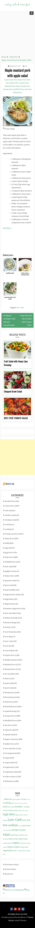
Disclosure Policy (12, 865)
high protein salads (12, 595)
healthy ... (19, 806)
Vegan (7, 758)
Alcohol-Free (10, 501)
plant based (26, 826)
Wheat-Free (17, 92)
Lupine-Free (24, 83)
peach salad (9, 688)
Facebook (11, 909)
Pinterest (19, 909)
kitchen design (11, 623)
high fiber (9, 814)
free (9, 807)
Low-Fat (8, 646)
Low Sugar (9, 637)
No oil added (10, 674)
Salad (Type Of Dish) (17, 835)
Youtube (15, 909)
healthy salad (13, 810)
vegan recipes (13, 847)
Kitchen (5, 820)
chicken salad (10, 515)
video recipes (10, 777)
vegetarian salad (11, 772)
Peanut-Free (25, 86)
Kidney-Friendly (11, 618)
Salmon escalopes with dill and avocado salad (9, 320)
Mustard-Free (10, 669)
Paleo (18, 86)
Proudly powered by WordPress (14, 917)
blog (4, 893)
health (13, 807)
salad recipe (13, 839)
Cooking (7, 803)
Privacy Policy (10, 869)
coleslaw (8, 525)
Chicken (24, 799)
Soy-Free (28, 89)
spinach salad (10, 730)
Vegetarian (9, 767)
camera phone (16, 799)
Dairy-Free (22, 80)
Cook (28, 799)
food (5, 806)
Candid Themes (20, 920)
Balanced (8, 799)
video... (15, 851)
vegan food (23, 843)
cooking (8, 529)
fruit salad (9, 567)
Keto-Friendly (10, 613)
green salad (9, 585)
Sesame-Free (8, 89)
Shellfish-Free (18, 89)
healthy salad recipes (23, 810)
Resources (9, 874)
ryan (25, 66)
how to (26, 815)
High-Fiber (9, 599)
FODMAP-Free (10, 562)
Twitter (22, 909)
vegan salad (9, 763)
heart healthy (10, 590)
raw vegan (9, 830)
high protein (19, 815)
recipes (22, 830)
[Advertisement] (17, 34)
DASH (7, 543)
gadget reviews (11, 571)
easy (15, 803)
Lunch (19, 825)
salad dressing (10, 711)
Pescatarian (9, 697)
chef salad (9, 511)
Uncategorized (10, 753)
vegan (15, 842)
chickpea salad (11, 520)
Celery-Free (9, 506)
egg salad (8, 548)
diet (13, 803)
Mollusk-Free (10, 86)
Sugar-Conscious (11, 739)
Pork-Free (9, 702)
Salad (6, 834)
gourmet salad (10, 581)
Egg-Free (8, 553)
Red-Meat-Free (10, 707)
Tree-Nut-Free (10, 749)
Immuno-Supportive (13, 609)
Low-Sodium (10, 651)
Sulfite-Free (9, 744)
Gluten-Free (14, 83)
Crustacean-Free (10, 80)
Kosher (8, 627)
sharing (5, 843)
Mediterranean (11, 660)
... (3, 799)
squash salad (10, 735)
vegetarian (8, 850)
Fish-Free (8, 557)
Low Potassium (11, 632)
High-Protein (10, 604)
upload (10, 843)
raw (4, 830)
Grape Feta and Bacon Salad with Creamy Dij (26, 320)
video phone (21, 850)
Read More (7, 228)
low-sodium (10, 825)
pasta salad (9, 683)
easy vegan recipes (22, 803)
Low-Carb (20, 308)
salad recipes (23, 839)
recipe (15, 829)
